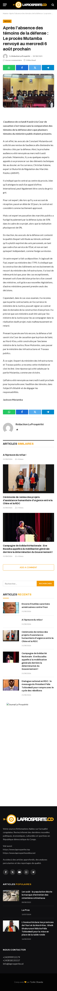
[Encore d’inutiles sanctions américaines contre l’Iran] (11, 607)
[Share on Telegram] (48, 67)
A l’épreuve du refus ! (14, 455)
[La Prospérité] (30, 5)
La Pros (26, 910)
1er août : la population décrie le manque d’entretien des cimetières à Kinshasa (37, 895)
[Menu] (5, 4)
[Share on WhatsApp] (9, 67)
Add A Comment (28, 567)
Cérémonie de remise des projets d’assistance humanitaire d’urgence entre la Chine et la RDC (28, 500)
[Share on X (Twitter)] (35, 67)
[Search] (52, 4)
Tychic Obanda (36, 982)
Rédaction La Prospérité (21, 56)
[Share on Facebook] (22, 67)
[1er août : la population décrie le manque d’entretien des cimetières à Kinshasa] (11, 895)
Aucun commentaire (13, 60)
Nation (7, 21)
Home (5, 13)
